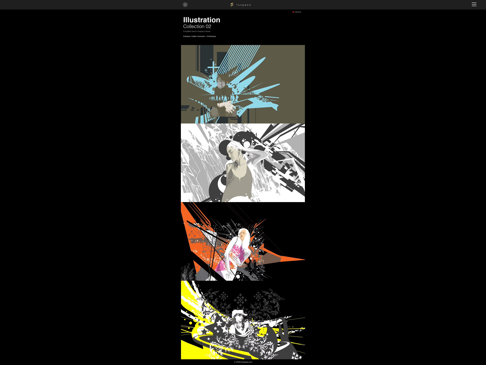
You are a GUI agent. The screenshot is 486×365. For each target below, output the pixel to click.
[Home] (185, 4)
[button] (474, 4)
